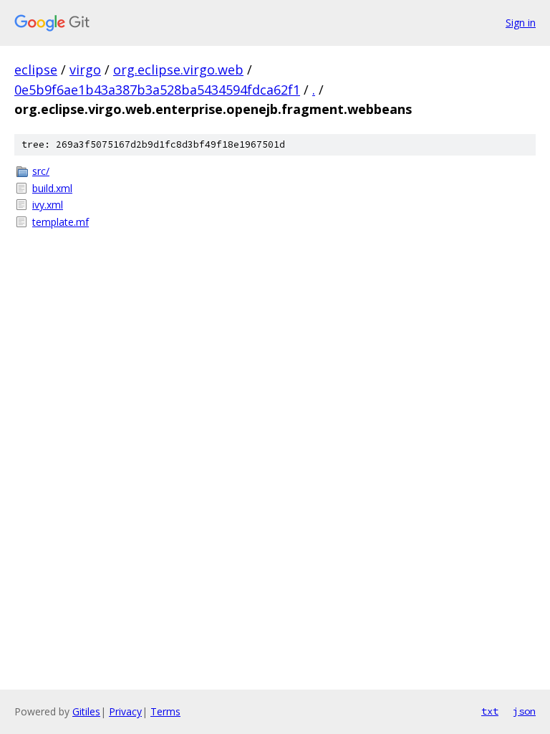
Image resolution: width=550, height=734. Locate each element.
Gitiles (86, 711)
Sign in (521, 22)
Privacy (125, 711)
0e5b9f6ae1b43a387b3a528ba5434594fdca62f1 (157, 89)
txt (489, 711)
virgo (85, 69)
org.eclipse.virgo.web (178, 69)
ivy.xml (47, 204)
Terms (165, 711)
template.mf (60, 222)
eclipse (35, 69)
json (524, 711)
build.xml (52, 188)
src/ (40, 171)
